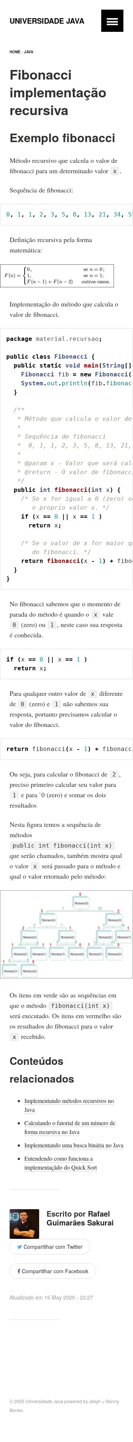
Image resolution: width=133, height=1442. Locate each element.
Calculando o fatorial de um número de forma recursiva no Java (69, 1127)
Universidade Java (47, 20)
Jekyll (94, 1401)
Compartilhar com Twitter (52, 1246)
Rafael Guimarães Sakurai (80, 1218)
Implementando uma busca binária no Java (73, 1145)
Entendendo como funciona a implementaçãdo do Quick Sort (60, 1162)
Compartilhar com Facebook (54, 1271)
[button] (112, 21)
